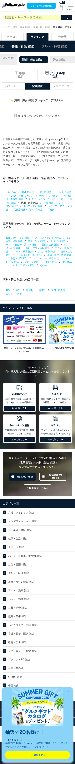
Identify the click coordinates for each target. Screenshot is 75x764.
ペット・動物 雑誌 (23, 251)
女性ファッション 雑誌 (17, 237)
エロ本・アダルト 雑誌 (22, 265)
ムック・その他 (14, 293)
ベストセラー (13, 86)
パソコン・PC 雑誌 (19, 659)
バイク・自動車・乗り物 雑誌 (21, 244)
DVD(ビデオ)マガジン (22, 195)
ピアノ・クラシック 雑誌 (42, 199)
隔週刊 (29, 290)
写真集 (51, 209)
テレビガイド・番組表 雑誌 (20, 192)
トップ (6, 27)
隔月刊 (42, 290)
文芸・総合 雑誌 (46, 251)
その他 (43, 265)
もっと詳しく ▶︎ (19, 408)
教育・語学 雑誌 (19, 258)
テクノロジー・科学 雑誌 (46, 258)
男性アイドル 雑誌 (32, 206)
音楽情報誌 (45, 192)
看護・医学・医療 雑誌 (59, 255)
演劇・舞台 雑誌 (41, 27)
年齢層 (62, 36)
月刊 (8, 290)
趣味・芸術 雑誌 (17, 616)
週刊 (18, 290)
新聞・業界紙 (31, 262)
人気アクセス (61, 86)
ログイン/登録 (41, 6)
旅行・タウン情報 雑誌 (37, 248)
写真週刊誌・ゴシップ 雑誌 (28, 209)
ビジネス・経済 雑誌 (20, 529)
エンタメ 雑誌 (64, 192)
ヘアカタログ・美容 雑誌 (29, 255)
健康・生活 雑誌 (36, 241)
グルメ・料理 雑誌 (54, 46)
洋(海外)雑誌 (50, 262)
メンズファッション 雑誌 (48, 237)
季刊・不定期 (58, 290)
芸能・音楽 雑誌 (21, 27)
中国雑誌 (67, 262)
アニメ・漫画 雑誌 (18, 590)
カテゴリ (12, 36)
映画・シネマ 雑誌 (48, 195)
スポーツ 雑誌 (57, 241)
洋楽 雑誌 (48, 202)
